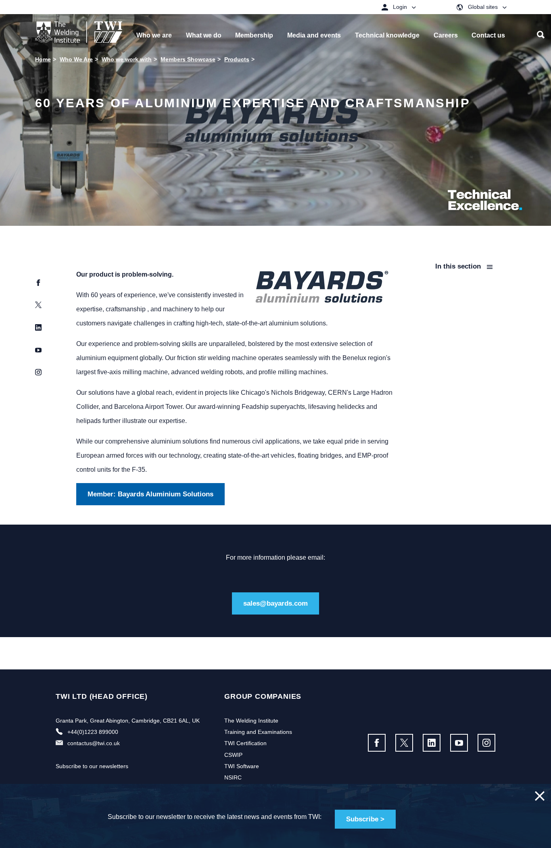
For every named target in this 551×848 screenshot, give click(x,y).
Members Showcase (188, 59)
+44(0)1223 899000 (92, 732)
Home (43, 59)
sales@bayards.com (275, 603)
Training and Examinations (258, 732)
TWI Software (241, 766)
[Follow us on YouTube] (459, 743)
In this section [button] (459, 266)
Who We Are (76, 59)
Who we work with (127, 59)
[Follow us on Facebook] (377, 743)
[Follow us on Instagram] (486, 743)
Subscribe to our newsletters (92, 766)
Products (236, 59)
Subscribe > (365, 819)
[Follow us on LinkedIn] (431, 743)
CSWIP (233, 755)
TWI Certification (245, 743)
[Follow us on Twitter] (404, 743)
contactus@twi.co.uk (93, 743)
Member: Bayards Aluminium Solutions (150, 494)
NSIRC (233, 777)
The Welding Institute (251, 720)
